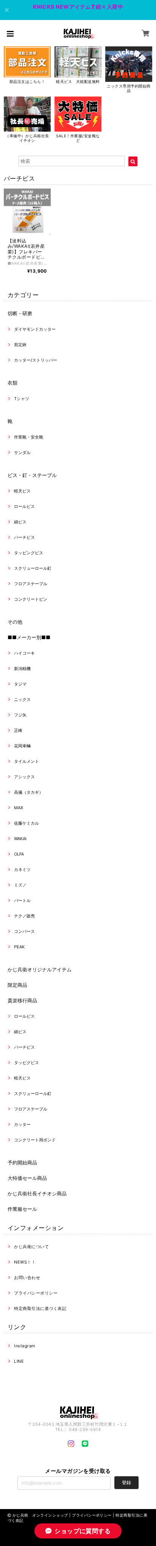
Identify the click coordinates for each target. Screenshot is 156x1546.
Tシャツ (21, 398)
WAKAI (20, 838)
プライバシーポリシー (36, 1293)
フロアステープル (30, 583)
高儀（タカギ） (28, 792)
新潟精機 (22, 668)
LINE (19, 1361)
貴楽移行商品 (22, 1000)
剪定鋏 (20, 344)
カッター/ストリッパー (35, 360)
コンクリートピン (30, 599)
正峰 (18, 730)
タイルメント (26, 761)
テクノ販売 (24, 916)
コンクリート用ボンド (35, 1140)
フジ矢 (20, 715)
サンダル (22, 452)
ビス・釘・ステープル (32, 475)
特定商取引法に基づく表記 (40, 1308)
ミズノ (20, 885)
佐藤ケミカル (26, 823)
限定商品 (17, 985)
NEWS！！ (25, 1262)
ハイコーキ (24, 653)
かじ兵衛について (31, 1246)
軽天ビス (22, 491)
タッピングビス (28, 552)
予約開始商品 (22, 1163)
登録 (126, 1482)
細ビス (20, 522)
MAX (18, 807)
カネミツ (22, 869)
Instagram (24, 1345)
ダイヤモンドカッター (35, 329)
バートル (22, 900)
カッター (22, 1124)
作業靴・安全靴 (28, 437)
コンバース (24, 931)
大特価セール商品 (27, 1178)
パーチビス (24, 537)
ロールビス (24, 506)
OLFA (19, 854)
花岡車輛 (22, 745)
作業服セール (22, 1209)
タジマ (20, 684)
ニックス (22, 699)
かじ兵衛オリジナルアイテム (40, 969)
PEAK (19, 946)
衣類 (12, 383)
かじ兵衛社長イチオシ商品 (37, 1193)
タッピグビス (26, 1062)
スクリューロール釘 (32, 568)
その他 (15, 622)
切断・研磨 (20, 313)
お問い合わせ (27, 1277)
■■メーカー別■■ (29, 637)
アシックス (24, 776)
